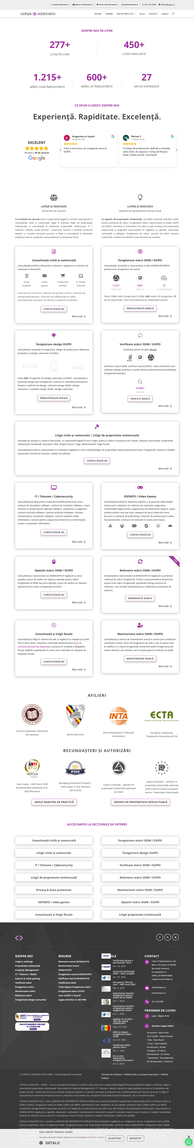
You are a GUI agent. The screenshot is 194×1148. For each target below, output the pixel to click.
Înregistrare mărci (24, 987)
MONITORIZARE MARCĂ (108, 4)
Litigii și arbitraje (24, 961)
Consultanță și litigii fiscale (54, 914)
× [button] (189, 1137)
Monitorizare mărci (25, 991)
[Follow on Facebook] (159, 937)
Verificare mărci (23, 982)
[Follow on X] (167, 937)
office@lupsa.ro (159, 987)
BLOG (142, 14)
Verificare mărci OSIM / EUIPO (140, 865)
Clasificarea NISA (67, 982)
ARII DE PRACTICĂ (125, 14)
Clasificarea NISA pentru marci (121, 1046)
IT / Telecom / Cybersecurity (54, 865)
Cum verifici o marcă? (69, 995)
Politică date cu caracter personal (141, 1074)
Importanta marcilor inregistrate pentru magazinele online (123, 1008)
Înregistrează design (54, 398)
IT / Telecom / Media (26, 974)
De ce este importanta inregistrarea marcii (123, 1058)
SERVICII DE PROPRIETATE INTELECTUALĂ (140, 802)
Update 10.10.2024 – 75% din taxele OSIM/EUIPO (123, 1021)
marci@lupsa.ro (159, 993)
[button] (176, 150)
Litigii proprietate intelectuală (140, 914)
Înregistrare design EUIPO (140, 853)
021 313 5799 (150, 4)
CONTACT (153, 14)
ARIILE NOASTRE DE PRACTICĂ (54, 802)
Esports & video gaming (27, 978)
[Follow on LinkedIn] (175, 937)
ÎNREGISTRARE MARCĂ (83, 4)
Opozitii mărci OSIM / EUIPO (140, 902)
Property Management (27, 970)
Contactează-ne (53, 308)
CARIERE (109, 14)
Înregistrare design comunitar (30, 999)
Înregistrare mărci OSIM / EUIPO (140, 840)
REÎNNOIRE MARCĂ (130, 4)
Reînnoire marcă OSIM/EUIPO (73, 961)
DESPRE (98, 14)
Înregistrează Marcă (140, 308)
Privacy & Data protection (53, 890)
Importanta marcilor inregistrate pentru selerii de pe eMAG (123, 995)
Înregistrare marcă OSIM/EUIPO (75, 974)
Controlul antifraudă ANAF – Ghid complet (124, 972)
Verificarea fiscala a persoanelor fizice (123, 961)
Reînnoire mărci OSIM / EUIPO (140, 877)
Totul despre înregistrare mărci (74, 987)
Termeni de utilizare (111, 1074)
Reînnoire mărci (23, 995)
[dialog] (97, 1138)
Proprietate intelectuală (27, 965)
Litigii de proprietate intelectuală (54, 877)
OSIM (120, 791)
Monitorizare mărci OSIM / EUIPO (140, 890)
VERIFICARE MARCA (61, 4)
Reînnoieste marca (140, 598)
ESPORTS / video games (54, 902)
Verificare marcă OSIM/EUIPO (73, 978)
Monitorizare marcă (140, 658)
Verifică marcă (140, 398)
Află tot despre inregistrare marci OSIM (122, 1034)
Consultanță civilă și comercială (54, 840)
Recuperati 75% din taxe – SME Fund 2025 (124, 983)
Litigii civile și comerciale (53, 853)
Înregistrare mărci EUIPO (71, 991)
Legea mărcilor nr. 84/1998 (72, 999)
